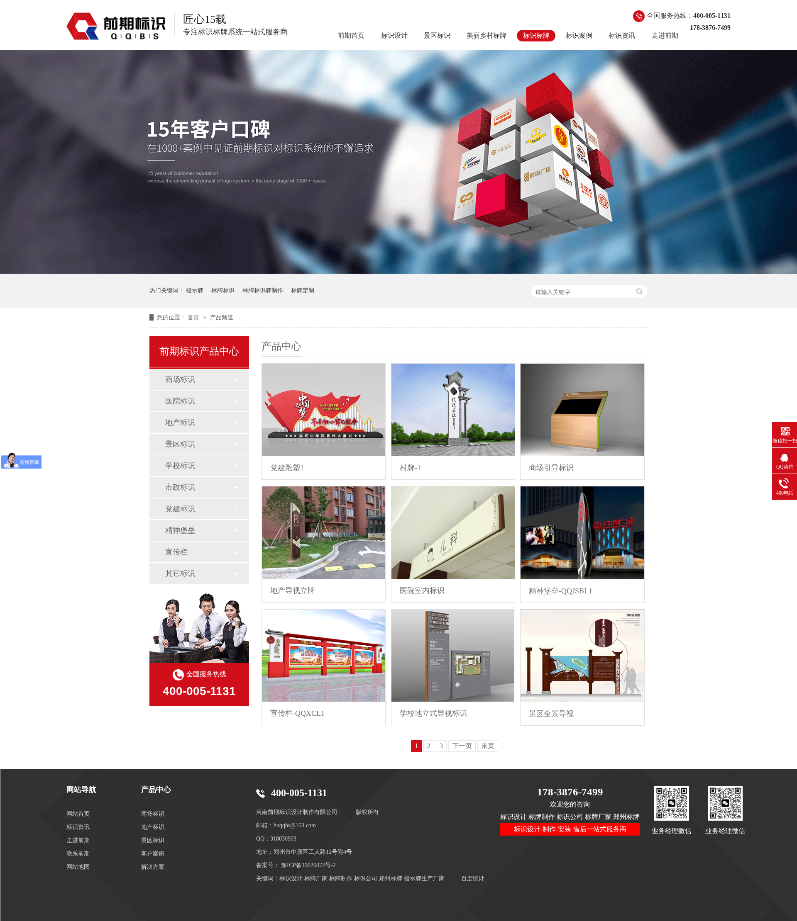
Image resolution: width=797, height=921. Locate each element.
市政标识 (180, 487)
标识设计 (394, 35)
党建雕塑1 (287, 468)
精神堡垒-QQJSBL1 (560, 591)
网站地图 (78, 867)
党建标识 (180, 509)
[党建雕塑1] (323, 410)
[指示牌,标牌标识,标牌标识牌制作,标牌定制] (116, 26)
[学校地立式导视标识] (453, 656)
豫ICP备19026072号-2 (308, 865)
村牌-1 (410, 468)
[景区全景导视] (582, 656)
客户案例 (152, 854)
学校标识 (180, 466)
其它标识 (180, 573)
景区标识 (437, 35)
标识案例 (579, 35)
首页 (194, 317)
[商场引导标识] (582, 410)
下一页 (462, 745)
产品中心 (156, 789)
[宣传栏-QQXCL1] (323, 656)
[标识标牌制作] (398, 271)
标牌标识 (223, 290)
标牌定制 (302, 290)
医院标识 (180, 401)
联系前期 (78, 854)
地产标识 (180, 422)
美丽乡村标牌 (486, 35)
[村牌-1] (453, 410)
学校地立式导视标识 (433, 713)
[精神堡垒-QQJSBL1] (582, 532)
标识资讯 (622, 35)
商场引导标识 (551, 468)
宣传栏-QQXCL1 (297, 713)
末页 (487, 745)
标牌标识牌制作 (262, 290)
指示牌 (194, 290)
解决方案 (152, 867)
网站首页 (78, 814)
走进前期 (665, 35)
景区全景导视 (551, 714)
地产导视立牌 (292, 590)
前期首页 (351, 35)
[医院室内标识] (453, 532)
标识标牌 (536, 35)
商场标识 (180, 379)
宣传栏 (176, 552)
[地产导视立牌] (323, 532)
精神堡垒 (180, 530)
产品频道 (221, 317)
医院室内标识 (422, 590)
